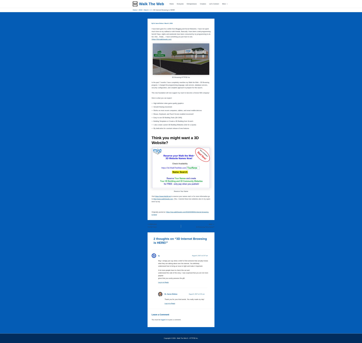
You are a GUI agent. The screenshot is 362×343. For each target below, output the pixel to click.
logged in (164, 320)
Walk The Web (151, 4)
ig (159, 256)
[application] (227, 4)
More (224, 4)
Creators (203, 4)
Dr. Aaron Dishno (171, 294)
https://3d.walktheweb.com (161, 39)
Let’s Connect (214, 4)
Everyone (180, 4)
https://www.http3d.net (163, 196)
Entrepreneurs (192, 4)
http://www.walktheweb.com (163, 199)
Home (171, 4)
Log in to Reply (163, 282)
